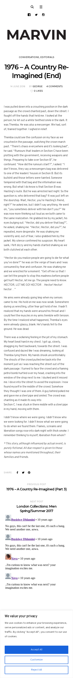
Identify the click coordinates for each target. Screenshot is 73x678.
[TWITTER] (36, 15)
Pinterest (29, 472)
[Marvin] (36, 34)
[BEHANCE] (29, 15)
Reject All (36, 669)
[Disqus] (36, 560)
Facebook (17, 472)
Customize (36, 659)
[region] (36, 644)
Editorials (47, 57)
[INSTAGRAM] (43, 15)
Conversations (29, 57)
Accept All (36, 649)
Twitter (23, 472)
